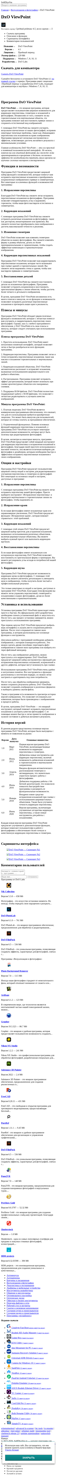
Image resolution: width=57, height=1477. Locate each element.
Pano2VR (5, 1176)
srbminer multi (28, 1431)
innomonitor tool (43, 1431)
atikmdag (5, 1431)
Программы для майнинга (19, 1315)
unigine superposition (30, 1433)
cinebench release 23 (10, 1433)
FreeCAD (5, 1096)
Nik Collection (8, 891)
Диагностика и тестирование (20, 1285)
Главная (5, 10)
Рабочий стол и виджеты (18, 1305)
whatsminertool (8, 1428)
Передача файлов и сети (18, 1303)
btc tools (39, 1428)
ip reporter (48, 1428)
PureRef (5, 1123)
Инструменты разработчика (20, 1290)
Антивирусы (13, 1275)
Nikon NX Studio (9, 1046)
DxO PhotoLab (8, 915)
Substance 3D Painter (11, 1070)
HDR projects (7, 1256)
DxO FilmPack (8, 939)
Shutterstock (7, 1229)
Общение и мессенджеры (19, 1293)
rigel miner (15, 1431)
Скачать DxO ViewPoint (12, 74)
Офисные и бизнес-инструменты (22, 1300)
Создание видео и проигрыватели (23, 1313)
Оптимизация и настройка (19, 1295)
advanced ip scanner (25, 1428)
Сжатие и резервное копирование (22, 1308)
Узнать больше (12, 1450)
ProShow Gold (8, 1203)
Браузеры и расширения (18, 1280)
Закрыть (28, 1457)
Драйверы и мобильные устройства (23, 1288)
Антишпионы (13, 1278)
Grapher (5, 1022)
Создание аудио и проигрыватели (22, 1310)
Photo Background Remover (14, 971)
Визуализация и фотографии (24, 10)
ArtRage (5, 995)
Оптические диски (15, 1298)
